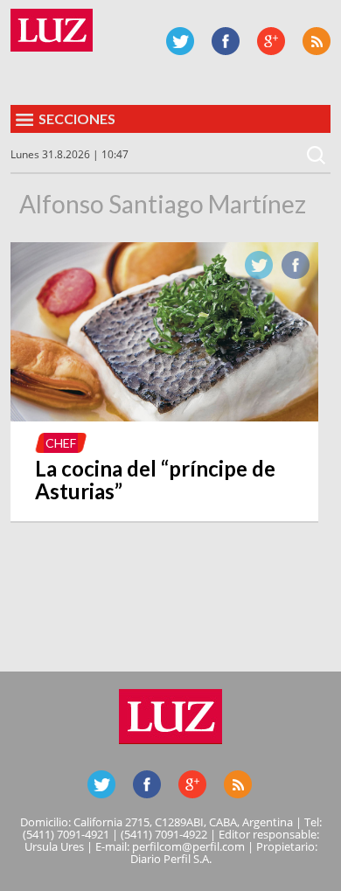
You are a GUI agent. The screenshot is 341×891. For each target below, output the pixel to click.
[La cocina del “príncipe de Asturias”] (164, 416)
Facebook (226, 41)
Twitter (180, 41)
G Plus (271, 41)
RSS (317, 41)
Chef (60, 442)
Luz (51, 30)
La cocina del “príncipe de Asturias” (155, 480)
